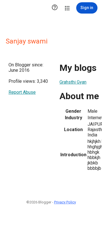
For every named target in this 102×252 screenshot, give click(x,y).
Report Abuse (22, 92)
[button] (54, 8)
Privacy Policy (65, 202)
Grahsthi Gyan (73, 82)
